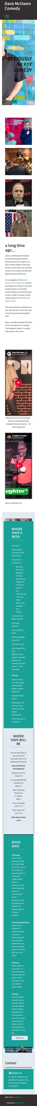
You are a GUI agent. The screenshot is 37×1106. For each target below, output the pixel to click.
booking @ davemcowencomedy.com (18, 1067)
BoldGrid (16, 1097)
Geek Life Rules (17, 630)
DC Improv (18, 796)
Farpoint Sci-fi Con (18, 773)
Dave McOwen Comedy (18, 6)
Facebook (23, 1083)
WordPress (19, 1103)
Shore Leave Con (18, 810)
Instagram (14, 1086)
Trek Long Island (18, 803)
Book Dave (20, 1038)
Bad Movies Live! (18, 703)
